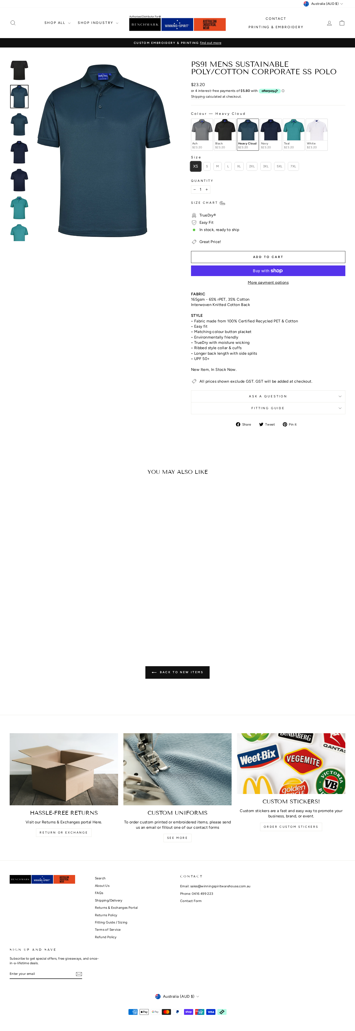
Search (100, 878)
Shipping (198, 96)
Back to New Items (181, 672)
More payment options (268, 282)
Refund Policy (105, 937)
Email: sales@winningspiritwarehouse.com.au (215, 886)
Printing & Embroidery (276, 27)
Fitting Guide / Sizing (111, 922)
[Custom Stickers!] (291, 763)
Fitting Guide (268, 408)
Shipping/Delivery (108, 900)
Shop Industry (96, 23)
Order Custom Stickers (291, 826)
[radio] (202, 135)
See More (177, 838)
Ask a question (268, 396)
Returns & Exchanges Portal (116, 907)
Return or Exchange (64, 832)
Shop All (55, 23)
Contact (276, 19)
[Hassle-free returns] (64, 769)
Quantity (202, 181)
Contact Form (191, 901)
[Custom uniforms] (177, 769)
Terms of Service (108, 929)
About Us (102, 886)
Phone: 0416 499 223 (196, 893)
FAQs (99, 893)
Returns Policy (106, 915)
